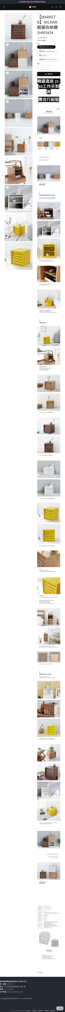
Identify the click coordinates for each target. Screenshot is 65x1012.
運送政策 (53, 1010)
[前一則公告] (3, 2)
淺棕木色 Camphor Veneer (47, 51)
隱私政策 (40, 1010)
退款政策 (34, 1010)
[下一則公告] (61, 2)
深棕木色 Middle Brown (46, 47)
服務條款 (47, 1010)
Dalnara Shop (17, 1010)
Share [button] (41, 972)
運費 (44, 40)
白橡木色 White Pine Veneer (47, 59)
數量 (38, 63)
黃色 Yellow (42, 55)
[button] (4, 7)
